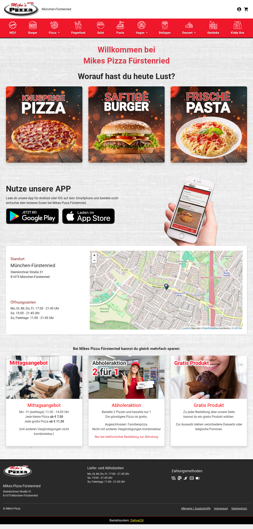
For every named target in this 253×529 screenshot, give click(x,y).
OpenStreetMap (210, 328)
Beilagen (165, 33)
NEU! (12, 33)
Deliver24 (136, 520)
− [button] (94, 260)
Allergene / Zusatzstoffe (196, 508)
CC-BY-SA (236, 328)
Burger (32, 33)
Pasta (120, 33)
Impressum (221, 508)
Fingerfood (78, 33)
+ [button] (94, 255)
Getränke (213, 33)
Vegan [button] (140, 33)
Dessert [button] (187, 33)
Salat (100, 33)
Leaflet (186, 328)
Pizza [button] (53, 33)
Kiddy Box (237, 33)
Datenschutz (239, 508)
